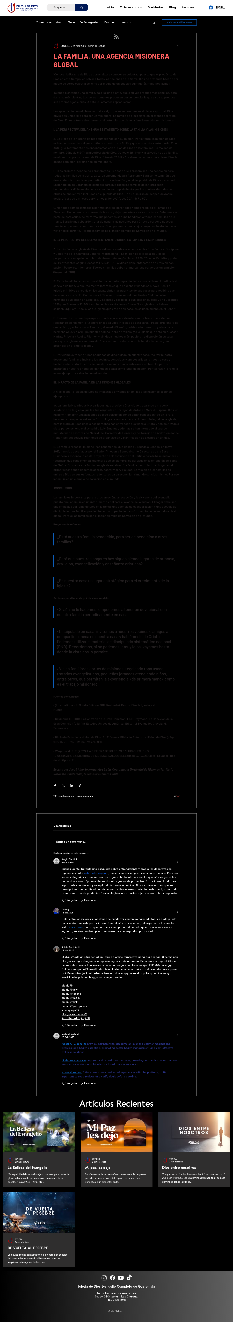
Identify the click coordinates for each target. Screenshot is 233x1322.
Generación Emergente (83, 22)
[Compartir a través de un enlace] (80, 785)
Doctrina (109, 22)
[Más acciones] (178, 46)
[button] (131, 7)
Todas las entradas (48, 22)
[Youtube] (121, 1277)
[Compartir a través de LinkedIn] (71, 785)
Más (125, 22)
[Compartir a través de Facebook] (55, 785)
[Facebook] (112, 1277)
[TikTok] (129, 1277)
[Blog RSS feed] (116, 36)
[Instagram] (104, 1277)
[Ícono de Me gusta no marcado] (64, 900)
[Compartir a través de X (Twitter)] (63, 785)
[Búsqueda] (81, 7)
